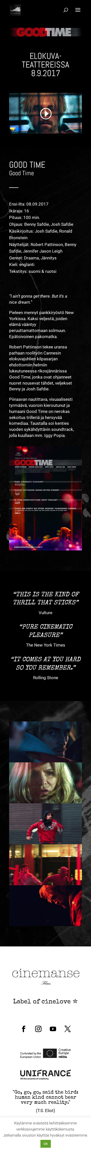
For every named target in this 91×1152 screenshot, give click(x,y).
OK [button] (45, 1144)
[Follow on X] (67, 1029)
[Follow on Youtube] (53, 1029)
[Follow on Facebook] (23, 1029)
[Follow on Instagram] (38, 1029)
